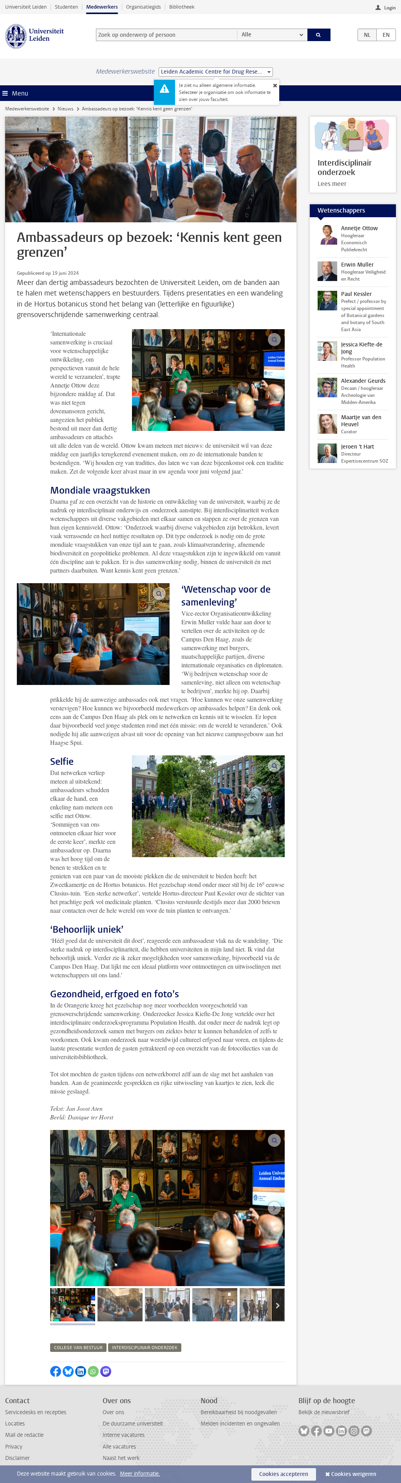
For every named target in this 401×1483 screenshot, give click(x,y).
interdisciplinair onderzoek (144, 1348)
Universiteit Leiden (26, 7)
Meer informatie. (140, 1474)
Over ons (113, 1412)
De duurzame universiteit (133, 1423)
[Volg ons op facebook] (316, 1430)
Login (390, 8)
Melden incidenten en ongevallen (240, 1423)
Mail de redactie (24, 1435)
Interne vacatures (124, 1435)
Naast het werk (121, 1458)
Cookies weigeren (353, 1474)
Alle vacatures (119, 1447)
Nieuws (65, 109)
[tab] (72, 1304)
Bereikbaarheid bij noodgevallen (238, 1412)
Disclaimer (17, 1458)
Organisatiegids (143, 7)
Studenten (66, 7)
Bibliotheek (182, 7)
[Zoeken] (319, 35)
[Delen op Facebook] (55, 1371)
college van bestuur (78, 1348)
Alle (246, 34)
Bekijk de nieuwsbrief (324, 1412)
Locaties (15, 1423)
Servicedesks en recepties (35, 1412)
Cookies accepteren (283, 1474)
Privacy (13, 1447)
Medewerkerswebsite (27, 109)
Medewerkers (102, 7)
